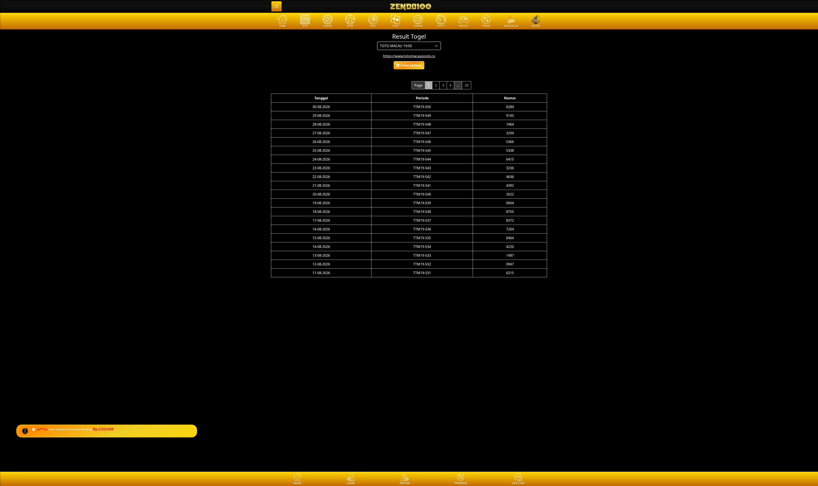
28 (466, 85)
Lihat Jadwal (410, 65)
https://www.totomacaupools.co (409, 56)
